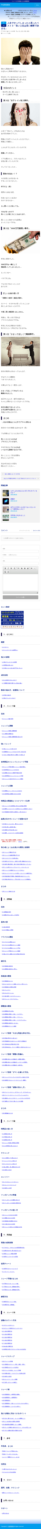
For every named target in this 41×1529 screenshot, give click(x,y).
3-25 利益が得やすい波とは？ (9, 1038)
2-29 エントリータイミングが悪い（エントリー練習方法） (17, 873)
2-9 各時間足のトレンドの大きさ (10, 769)
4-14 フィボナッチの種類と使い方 (11, 1200)
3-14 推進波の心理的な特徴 (9, 987)
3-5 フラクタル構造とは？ (9, 942)
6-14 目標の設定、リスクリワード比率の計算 (13, 1373)
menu (37, 5)
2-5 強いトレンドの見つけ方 (9, 748)
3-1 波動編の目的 (6, 911)
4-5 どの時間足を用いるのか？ (10, 1145)
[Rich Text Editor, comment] (20, 582)
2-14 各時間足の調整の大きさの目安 (11, 793)
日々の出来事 (11, 31)
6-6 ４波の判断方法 (7, 1340)
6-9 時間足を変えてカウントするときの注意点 (14, 1349)
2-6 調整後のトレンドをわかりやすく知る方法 (14, 751)
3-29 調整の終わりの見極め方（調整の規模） (13, 1059)
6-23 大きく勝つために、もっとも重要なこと (13, 1418)
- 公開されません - (10, 554)
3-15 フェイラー (6, 990)
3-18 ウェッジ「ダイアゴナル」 (10, 999)
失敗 (25, 31)
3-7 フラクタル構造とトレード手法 (11, 948)
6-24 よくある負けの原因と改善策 (11, 1421)
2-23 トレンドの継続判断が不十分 (11, 855)
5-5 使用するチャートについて (10, 1268)
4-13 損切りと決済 (7, 1188)
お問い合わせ (5, 1513)
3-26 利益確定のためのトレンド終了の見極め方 (14, 1041)
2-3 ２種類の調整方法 (7, 733)
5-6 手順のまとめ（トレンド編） (10, 1283)
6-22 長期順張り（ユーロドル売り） (11, 1406)
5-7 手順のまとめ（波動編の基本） (11, 1286)
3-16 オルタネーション (8, 993)
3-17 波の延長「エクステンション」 (11, 996)
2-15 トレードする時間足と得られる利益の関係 (14, 806)
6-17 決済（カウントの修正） (9, 1382)
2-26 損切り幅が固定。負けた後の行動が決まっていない (16, 864)
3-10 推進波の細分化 (7, 966)
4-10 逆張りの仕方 (7, 1169)
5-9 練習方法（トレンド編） (9, 1301)
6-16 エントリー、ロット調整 (9, 1379)
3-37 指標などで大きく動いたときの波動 (12, 1101)
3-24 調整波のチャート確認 (9, 1026)
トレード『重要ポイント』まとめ (10, 1457)
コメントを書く (7, 33)
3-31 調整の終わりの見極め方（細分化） (12, 1065)
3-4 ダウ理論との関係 (7, 930)
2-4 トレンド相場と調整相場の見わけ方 (12, 736)
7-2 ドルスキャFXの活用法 (9, 1472)
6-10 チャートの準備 (7, 1361)
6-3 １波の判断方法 (7, 1331)
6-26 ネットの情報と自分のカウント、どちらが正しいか (16, 1427)
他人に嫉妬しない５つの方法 (12, 474)
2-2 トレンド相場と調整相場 (9, 730)
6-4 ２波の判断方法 (7, 1334)
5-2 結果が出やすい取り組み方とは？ (11, 1250)
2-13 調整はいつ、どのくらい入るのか (12, 790)
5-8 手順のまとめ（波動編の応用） (11, 1289)
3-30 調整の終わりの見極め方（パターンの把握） (15, 1062)
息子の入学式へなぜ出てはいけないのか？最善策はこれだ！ (23, 508)
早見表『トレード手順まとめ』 (10, 1451)
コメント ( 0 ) (36, 530)
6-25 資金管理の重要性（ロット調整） (12, 1424)
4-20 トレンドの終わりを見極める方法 (12, 1227)
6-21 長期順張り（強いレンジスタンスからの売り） (15, 1403)
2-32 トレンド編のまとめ (8, 891)
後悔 (28, 31)
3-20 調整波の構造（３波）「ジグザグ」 (12, 1014)
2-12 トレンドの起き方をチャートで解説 (12, 778)
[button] (5, 568)
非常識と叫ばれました (18, 515)
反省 (22, 31)
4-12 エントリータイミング (9, 1185)
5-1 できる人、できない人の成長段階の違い (13, 1247)
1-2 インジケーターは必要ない (10, 650)
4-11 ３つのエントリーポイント (10, 1182)
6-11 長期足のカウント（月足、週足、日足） (13, 1364)
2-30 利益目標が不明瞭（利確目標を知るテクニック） (16, 876)
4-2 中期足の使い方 (7, 1136)
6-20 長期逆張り (6, 1400)
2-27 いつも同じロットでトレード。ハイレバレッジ (15, 867)
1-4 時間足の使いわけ (7, 665)
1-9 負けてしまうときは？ (9, 698)
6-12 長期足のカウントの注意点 (10, 1367)
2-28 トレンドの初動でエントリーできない (13, 870)
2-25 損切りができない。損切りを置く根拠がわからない (16, 861)
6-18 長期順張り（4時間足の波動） (11, 1394)
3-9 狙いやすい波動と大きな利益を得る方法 (13, 954)
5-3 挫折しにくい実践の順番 (9, 1253)
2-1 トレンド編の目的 (7, 718)
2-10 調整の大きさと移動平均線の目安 (12, 772)
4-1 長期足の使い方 (7, 1133)
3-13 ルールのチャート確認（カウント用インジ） (15, 984)
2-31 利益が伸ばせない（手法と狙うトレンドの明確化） (16, 879)
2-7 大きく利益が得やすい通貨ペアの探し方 (13, 754)
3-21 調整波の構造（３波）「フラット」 (12, 1017)
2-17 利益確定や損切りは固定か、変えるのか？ (14, 811)
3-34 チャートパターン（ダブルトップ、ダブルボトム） (16, 1092)
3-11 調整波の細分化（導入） (9, 969)
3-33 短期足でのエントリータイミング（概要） (14, 1080)
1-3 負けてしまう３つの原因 (9, 662)
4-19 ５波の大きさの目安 (8, 1224)
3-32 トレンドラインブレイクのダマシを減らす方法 (15, 1077)
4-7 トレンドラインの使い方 (9, 1160)
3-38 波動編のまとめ (7, 1113)
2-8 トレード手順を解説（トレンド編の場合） (14, 766)
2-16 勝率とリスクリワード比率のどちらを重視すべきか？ (17, 808)
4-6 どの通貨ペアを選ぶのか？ (10, 1158)
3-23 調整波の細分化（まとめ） (10, 1023)
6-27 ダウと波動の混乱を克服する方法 (12, 1430)
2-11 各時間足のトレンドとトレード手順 (12, 775)
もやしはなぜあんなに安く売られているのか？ (24, 492)
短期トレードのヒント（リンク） (10, 1492)
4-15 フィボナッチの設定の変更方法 (11, 1203)
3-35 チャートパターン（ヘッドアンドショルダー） (15, 1095)
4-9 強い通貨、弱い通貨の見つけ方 (11, 1167)
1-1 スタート (5, 647)
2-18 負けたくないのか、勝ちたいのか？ (12, 824)
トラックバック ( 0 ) (24, 530)
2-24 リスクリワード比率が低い (10, 858)
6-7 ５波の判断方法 (7, 1343)
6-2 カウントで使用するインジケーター (12, 1328)
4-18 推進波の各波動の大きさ (9, 1221)
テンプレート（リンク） (8, 1271)
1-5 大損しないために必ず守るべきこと (12, 668)
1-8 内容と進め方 (6, 695)
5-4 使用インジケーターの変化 (10, 1256)
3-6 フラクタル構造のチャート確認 (11, 945)
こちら (35, 10)
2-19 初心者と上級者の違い (9, 827)
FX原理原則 (5, 5)
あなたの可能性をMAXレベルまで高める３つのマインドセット (20, 478)
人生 (19, 31)
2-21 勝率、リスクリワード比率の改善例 (12, 833)
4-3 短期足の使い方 (7, 1139)
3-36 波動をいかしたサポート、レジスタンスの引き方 (16, 1098)
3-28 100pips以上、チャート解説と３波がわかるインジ (16, 1047)
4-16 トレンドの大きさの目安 (9, 1215)
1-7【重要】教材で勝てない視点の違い (12, 683)
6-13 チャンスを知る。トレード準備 (11, 1370)
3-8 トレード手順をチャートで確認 (11, 951)
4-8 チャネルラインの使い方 (9, 1164)
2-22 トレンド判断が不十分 (9, 852)
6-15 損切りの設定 (7, 1376)
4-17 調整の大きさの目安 (8, 1218)
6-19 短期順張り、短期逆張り (9, 1397)
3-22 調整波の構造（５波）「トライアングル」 (14, 1020)
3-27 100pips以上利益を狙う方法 (10, 1044)
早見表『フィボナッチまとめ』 (10, 1454)
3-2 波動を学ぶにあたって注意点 (10, 915)
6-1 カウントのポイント (8, 1325)
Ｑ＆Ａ (20, 841)
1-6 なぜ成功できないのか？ (9, 680)
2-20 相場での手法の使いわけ (9, 829)
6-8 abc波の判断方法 (7, 1346)
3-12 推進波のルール (7, 981)
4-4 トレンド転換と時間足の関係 (10, 1142)
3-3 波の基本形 (6, 927)
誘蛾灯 (13, 499)
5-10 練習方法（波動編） (8, 1304)
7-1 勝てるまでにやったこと (9, 1469)
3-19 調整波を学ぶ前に (8, 1011)
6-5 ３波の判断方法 (7, 1337)
